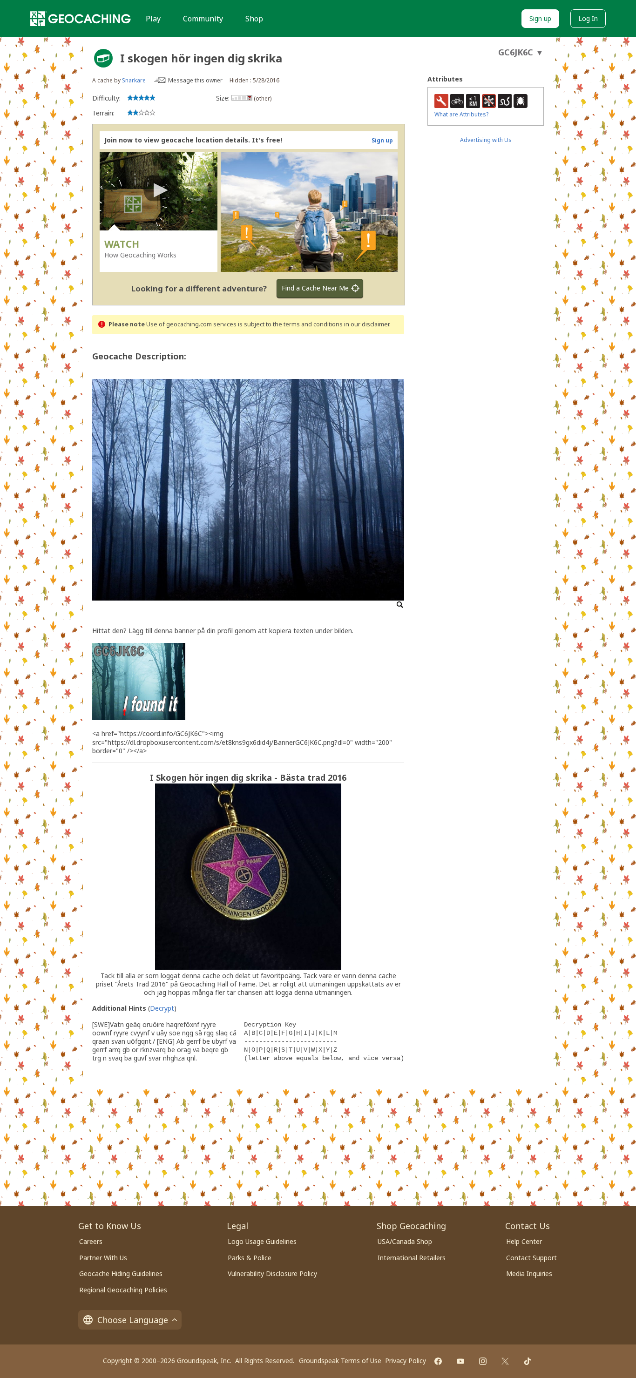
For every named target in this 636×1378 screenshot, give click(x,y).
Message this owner (195, 80)
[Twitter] (505, 1361)
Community (203, 19)
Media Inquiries (529, 1273)
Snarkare (134, 80)
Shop (254, 19)
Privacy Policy (405, 1360)
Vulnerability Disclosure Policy (272, 1273)
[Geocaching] (80, 18)
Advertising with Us (486, 140)
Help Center (524, 1241)
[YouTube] (460, 1361)
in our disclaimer (366, 324)
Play (153, 19)
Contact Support (531, 1257)
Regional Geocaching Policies (123, 1289)
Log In (588, 18)
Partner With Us (103, 1257)
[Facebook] (438, 1361)
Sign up (540, 18)
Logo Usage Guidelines (262, 1241)
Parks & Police (249, 1257)
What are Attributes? (461, 114)
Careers (90, 1241)
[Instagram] (482, 1361)
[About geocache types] (103, 58)
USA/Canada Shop (405, 1241)
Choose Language (132, 1319)
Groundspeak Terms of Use (340, 1360)
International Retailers (412, 1257)
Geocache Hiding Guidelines (120, 1273)
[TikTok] (527, 1361)
